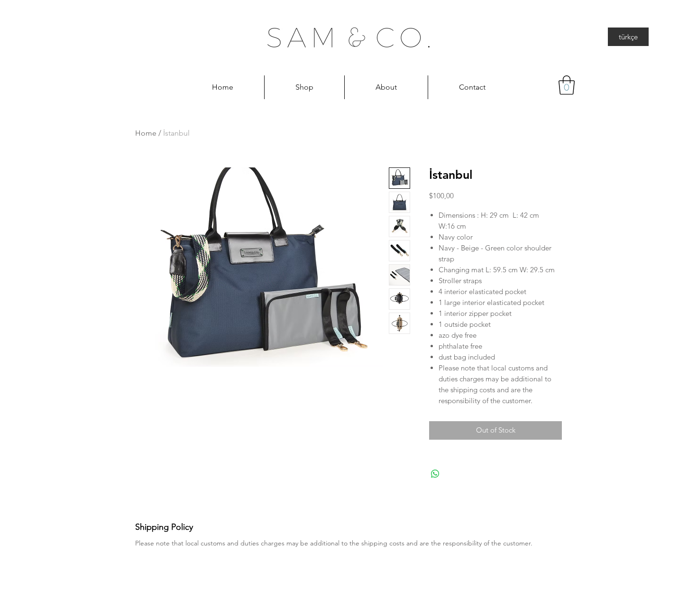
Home (145, 133)
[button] (567, 84)
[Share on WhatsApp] (435, 474)
